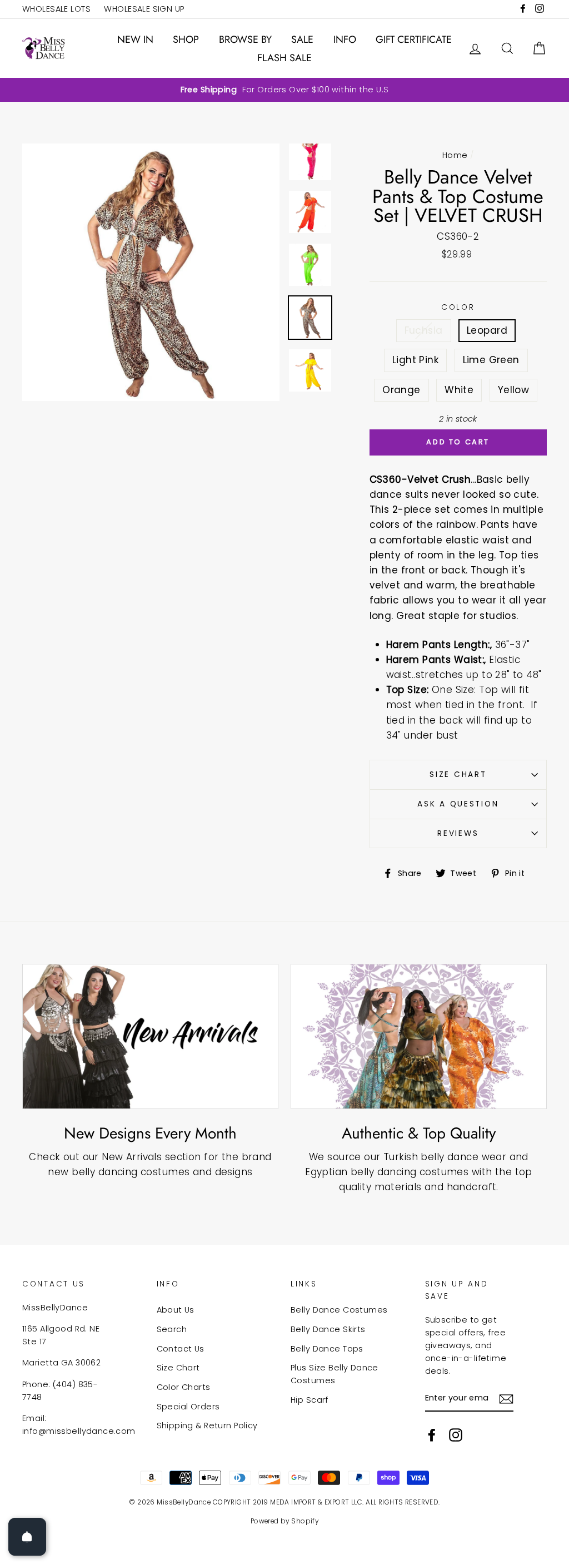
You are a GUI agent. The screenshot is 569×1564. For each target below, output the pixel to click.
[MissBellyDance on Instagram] (455, 1435)
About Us (175, 1309)
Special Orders (188, 1406)
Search (172, 1329)
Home (455, 155)
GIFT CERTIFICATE (414, 39)
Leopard (487, 330)
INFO (344, 39)
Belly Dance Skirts (328, 1329)
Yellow (514, 390)
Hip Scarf (309, 1399)
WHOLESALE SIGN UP (144, 8)
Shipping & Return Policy (207, 1425)
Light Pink (415, 360)
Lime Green (491, 360)
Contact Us (180, 1348)
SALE (302, 39)
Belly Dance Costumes (339, 1309)
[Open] (27, 1537)
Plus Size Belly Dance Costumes (334, 1374)
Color (458, 307)
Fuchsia (424, 330)
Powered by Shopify (285, 1521)
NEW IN (135, 39)
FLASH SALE (284, 58)
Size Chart (458, 774)
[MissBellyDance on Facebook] (431, 1435)
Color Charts (184, 1387)
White (459, 390)
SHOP (186, 39)
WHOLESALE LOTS (56, 8)
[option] (284, 89)
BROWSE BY (245, 39)
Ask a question (457, 804)
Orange (401, 390)
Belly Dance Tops (327, 1348)
